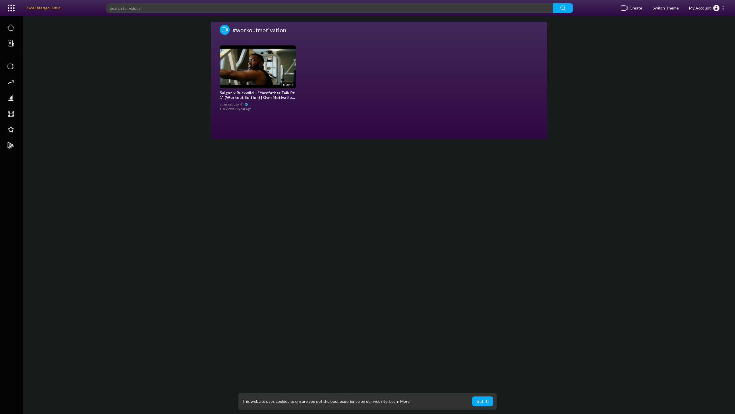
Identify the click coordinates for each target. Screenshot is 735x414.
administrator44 (232, 104)
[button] (706, 8)
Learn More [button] (399, 401)
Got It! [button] (482, 401)
